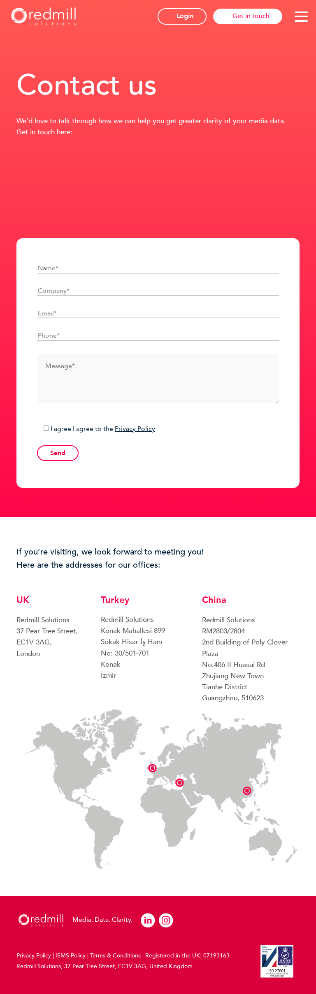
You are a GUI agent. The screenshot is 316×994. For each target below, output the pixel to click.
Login (185, 16)
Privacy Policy (135, 428)
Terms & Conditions (115, 955)
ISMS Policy (71, 955)
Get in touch (251, 16)
